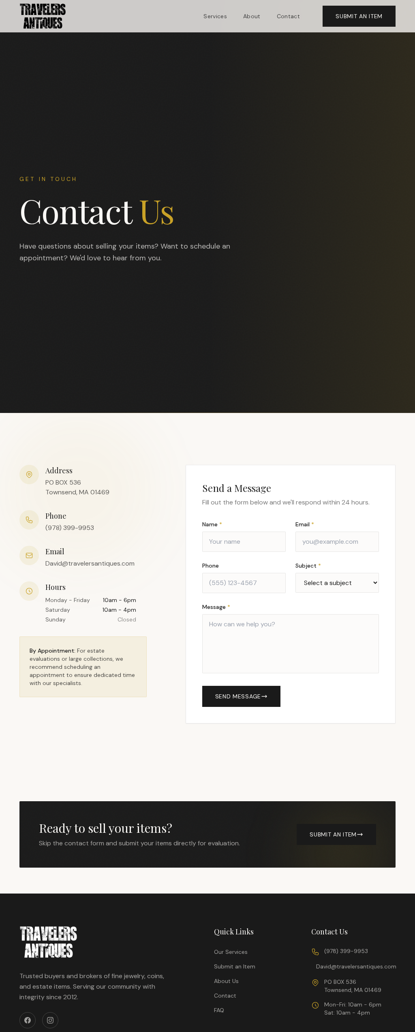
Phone (210, 565)
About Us (226, 981)
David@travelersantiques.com (90, 563)
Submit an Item (234, 966)
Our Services (231, 951)
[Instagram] (50, 1020)
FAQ (219, 1010)
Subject (308, 565)
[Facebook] (27, 1020)
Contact (288, 16)
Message (216, 607)
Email (304, 524)
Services (215, 16)
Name (212, 524)
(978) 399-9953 (69, 527)
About (252, 16)
